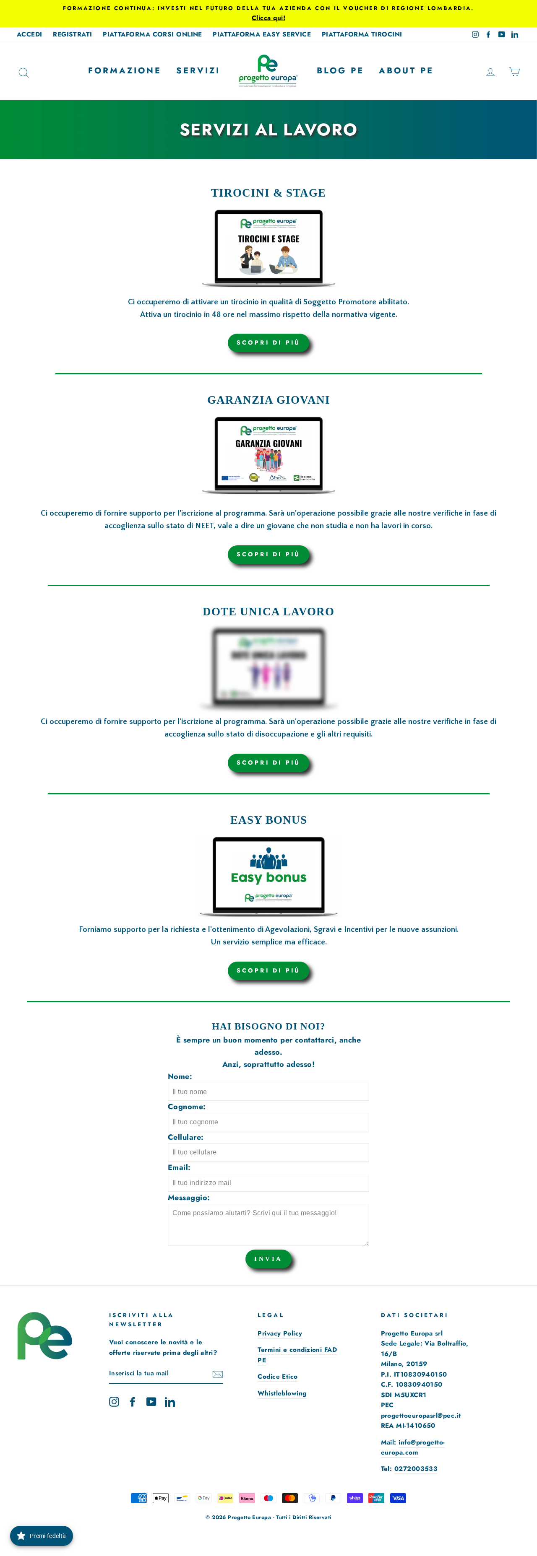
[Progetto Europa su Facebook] (133, 1401)
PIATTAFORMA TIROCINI (362, 34)
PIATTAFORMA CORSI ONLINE (152, 34)
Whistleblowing (282, 1393)
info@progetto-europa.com (413, 1447)
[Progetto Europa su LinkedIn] (170, 1401)
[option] (268, 13)
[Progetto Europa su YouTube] (151, 1401)
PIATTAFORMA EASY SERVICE (262, 34)
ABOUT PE (406, 71)
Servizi (198, 71)
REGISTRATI (72, 34)
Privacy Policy (280, 1333)
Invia (268, 1258)
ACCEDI (29, 34)
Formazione (125, 71)
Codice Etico (277, 1376)
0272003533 (416, 1468)
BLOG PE (340, 71)
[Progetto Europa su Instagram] (114, 1401)
